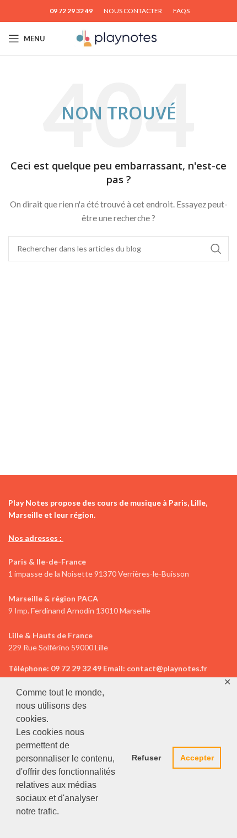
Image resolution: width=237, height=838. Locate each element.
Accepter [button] (197, 757)
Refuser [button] (146, 757)
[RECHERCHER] (216, 248)
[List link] (118, 668)
